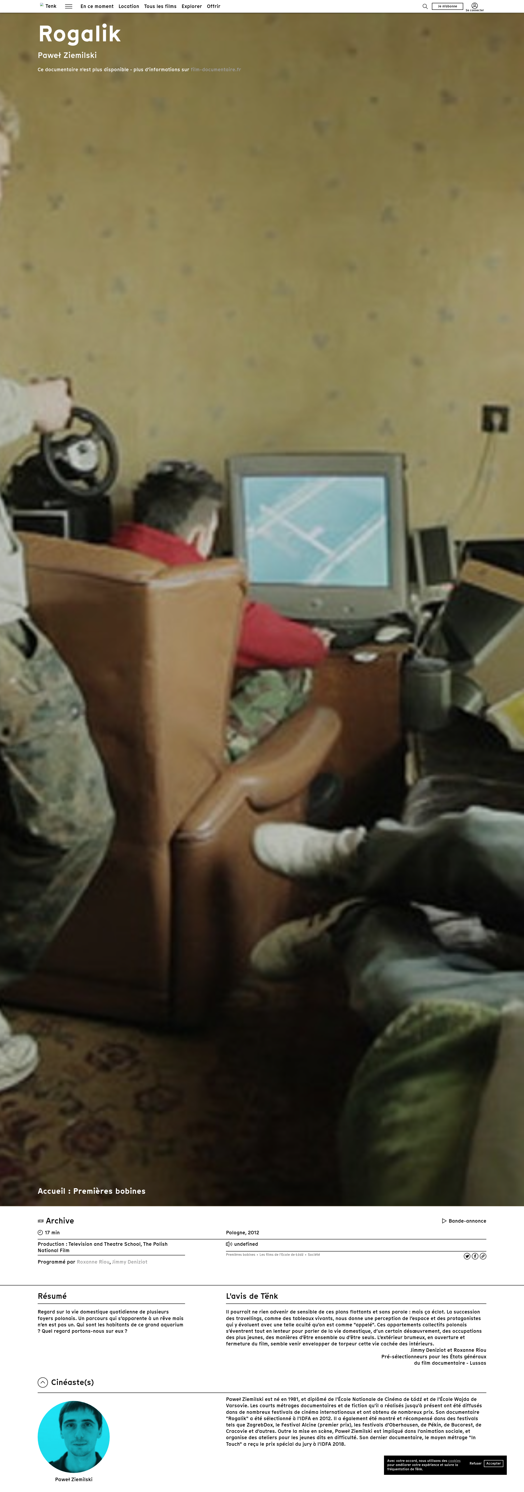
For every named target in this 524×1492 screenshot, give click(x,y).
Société (313, 1254)
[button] (425, 6)
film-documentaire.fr (216, 69)
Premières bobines (241, 1254)
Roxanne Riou (93, 1261)
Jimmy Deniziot (129, 1261)
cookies (454, 1460)
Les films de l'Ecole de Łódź (282, 1254)
